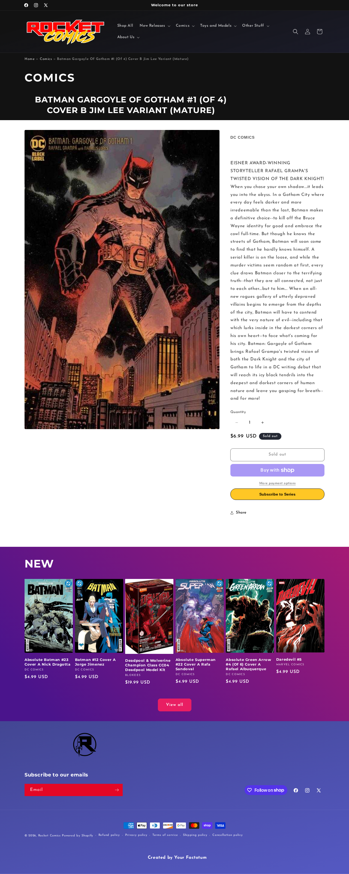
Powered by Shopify (77, 835)
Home (30, 59)
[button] (154, 26)
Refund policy (109, 835)
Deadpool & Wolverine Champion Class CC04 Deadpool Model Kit (147, 665)
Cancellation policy (227, 835)
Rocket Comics (49, 835)
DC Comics (242, 137)
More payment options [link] (277, 483)
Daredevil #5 (289, 659)
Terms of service (165, 835)
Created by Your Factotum (177, 857)
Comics (46, 59)
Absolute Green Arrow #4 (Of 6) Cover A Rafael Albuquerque (248, 664)
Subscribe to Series (277, 494)
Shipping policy (195, 835)
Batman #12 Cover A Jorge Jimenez (95, 661)
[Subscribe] (117, 790)
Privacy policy (136, 835)
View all (174, 705)
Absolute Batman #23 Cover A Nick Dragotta (48, 661)
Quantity (238, 412)
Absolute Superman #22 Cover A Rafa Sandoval (196, 664)
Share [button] (241, 513)
